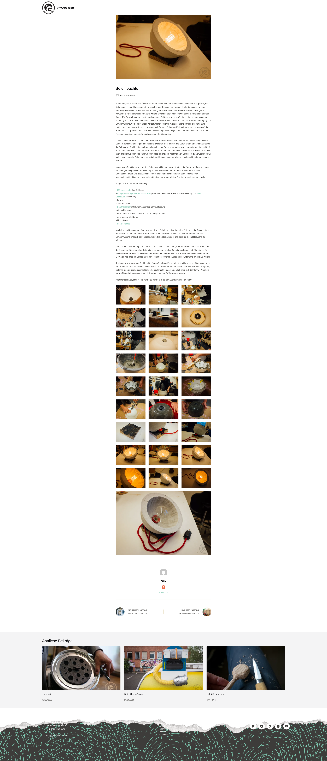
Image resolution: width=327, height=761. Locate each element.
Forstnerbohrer (124, 207)
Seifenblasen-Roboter (134, 694)
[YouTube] (261, 726)
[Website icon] (163, 587)
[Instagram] (278, 726)
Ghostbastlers (65, 7)
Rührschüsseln (124, 190)
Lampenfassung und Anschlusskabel (134, 193)
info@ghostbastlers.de (57, 735)
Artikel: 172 (163, 593)
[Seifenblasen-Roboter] (163, 668)
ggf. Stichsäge (123, 224)
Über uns (163, 729)
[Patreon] (253, 726)
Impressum (197, 7)
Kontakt (179, 7)
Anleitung (147, 7)
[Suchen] (284, 8)
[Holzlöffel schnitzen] (246, 668)
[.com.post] (81, 668)
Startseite (129, 7)
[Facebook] (270, 726)
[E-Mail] (286, 726)
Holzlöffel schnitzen (215, 694)
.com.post (46, 694)
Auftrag (163, 7)
